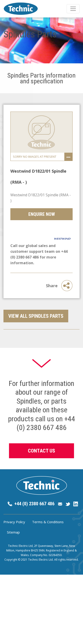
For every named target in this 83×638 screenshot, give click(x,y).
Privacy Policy (14, 522)
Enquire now (41, 214)
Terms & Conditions (48, 522)
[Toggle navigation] (73, 8)
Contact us (41, 451)
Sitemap (13, 532)
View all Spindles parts (35, 316)
